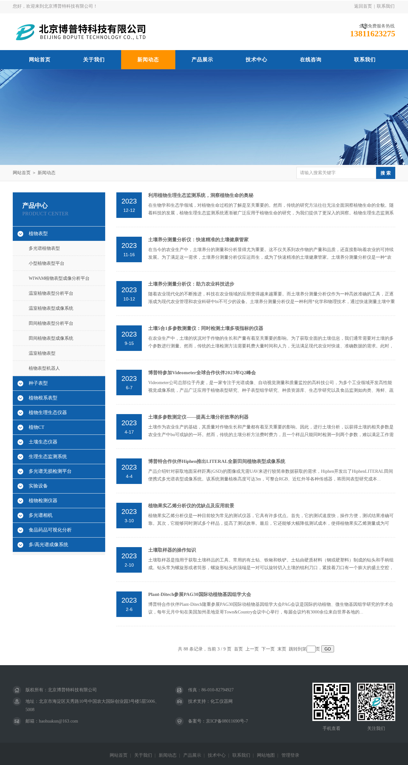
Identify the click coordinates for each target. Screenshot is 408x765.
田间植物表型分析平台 (51, 323)
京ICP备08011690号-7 (227, 721)
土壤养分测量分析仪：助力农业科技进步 (191, 283)
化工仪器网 (221, 701)
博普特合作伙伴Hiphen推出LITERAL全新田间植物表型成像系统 (216, 461)
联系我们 (386, 6)
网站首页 (40, 59)
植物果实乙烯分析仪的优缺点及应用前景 (191, 505)
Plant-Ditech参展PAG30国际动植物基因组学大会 (199, 594)
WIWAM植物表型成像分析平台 (59, 278)
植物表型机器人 (44, 368)
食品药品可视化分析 (50, 529)
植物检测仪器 (43, 500)
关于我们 (94, 59)
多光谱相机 (41, 515)
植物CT (36, 427)
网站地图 (266, 755)
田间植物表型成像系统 (51, 338)
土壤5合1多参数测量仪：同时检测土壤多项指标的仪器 (205, 328)
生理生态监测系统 (48, 456)
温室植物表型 (42, 353)
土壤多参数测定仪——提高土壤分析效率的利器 (198, 417)
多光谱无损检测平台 (50, 471)
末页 (281, 649)
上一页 (252, 649)
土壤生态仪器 (43, 441)
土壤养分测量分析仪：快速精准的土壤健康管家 (198, 239)
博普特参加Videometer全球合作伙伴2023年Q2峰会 (202, 372)
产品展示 (202, 59)
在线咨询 (311, 59)
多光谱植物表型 (44, 248)
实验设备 (38, 485)
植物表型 (38, 233)
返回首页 (363, 6)
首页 (238, 649)
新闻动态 (148, 59)
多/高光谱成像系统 (48, 544)
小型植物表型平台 (46, 263)
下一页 (268, 649)
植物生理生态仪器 (48, 412)
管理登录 (290, 755)
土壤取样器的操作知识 (172, 550)
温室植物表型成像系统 (51, 308)
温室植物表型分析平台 (51, 293)
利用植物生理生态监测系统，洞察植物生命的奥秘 (200, 195)
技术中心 (256, 59)
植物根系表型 (43, 397)
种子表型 (38, 383)
